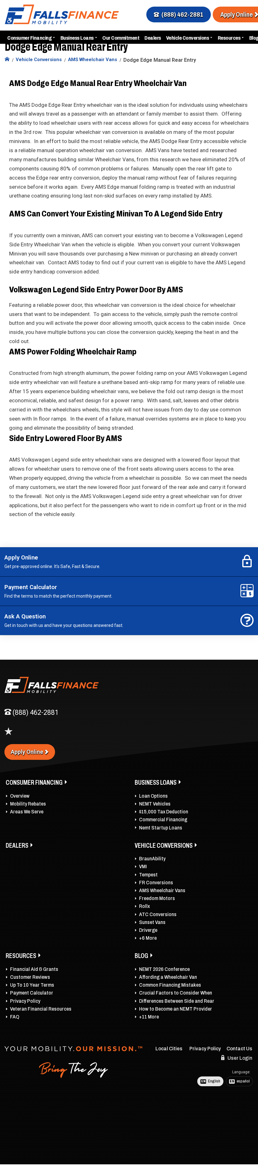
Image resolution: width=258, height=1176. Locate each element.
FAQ (14, 1016)
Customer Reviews (30, 977)
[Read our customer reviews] (8, 731)
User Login (239, 1058)
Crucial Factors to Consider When (175, 992)
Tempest (148, 874)
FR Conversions (156, 882)
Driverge (148, 930)
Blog (141, 956)
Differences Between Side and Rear (176, 1001)
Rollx (144, 906)
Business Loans (77, 38)
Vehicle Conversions (187, 38)
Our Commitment (120, 38)
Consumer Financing (29, 38)
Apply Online (27, 752)
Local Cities (168, 1049)
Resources (229, 38)
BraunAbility (152, 858)
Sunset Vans (152, 922)
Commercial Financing (163, 819)
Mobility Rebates (28, 803)
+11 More (149, 1016)
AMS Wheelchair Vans (162, 890)
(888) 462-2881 (182, 14)
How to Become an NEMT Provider (175, 1009)
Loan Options (153, 796)
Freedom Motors (157, 898)
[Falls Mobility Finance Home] (7, 60)
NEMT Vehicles (155, 803)
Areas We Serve (26, 811)
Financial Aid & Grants (34, 969)
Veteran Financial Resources (40, 1009)
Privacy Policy (25, 1001)
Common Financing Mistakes (170, 985)
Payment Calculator (31, 992)
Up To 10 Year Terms (32, 985)
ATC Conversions (158, 914)
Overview (20, 796)
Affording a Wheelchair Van (168, 977)
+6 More (148, 938)
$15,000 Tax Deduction (163, 811)
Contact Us (239, 1049)
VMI (143, 866)
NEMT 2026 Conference (164, 969)
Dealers (152, 38)
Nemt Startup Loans (160, 827)
